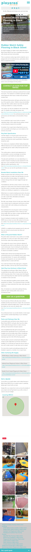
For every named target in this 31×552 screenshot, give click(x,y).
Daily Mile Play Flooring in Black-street (13, 535)
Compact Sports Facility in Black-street (13, 543)
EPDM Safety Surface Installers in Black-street (15, 527)
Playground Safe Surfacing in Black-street (13, 539)
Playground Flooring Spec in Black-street (12, 545)
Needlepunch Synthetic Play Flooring (12, 532)
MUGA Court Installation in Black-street (13, 537)
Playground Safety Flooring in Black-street (12, 524)
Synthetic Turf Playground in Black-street (13, 531)
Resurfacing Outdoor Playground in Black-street (14, 547)
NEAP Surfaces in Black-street (11, 542)
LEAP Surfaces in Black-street (10, 540)
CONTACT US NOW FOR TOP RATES (15, 87)
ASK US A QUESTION (16, 297)
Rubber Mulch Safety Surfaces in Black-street (14, 529)
